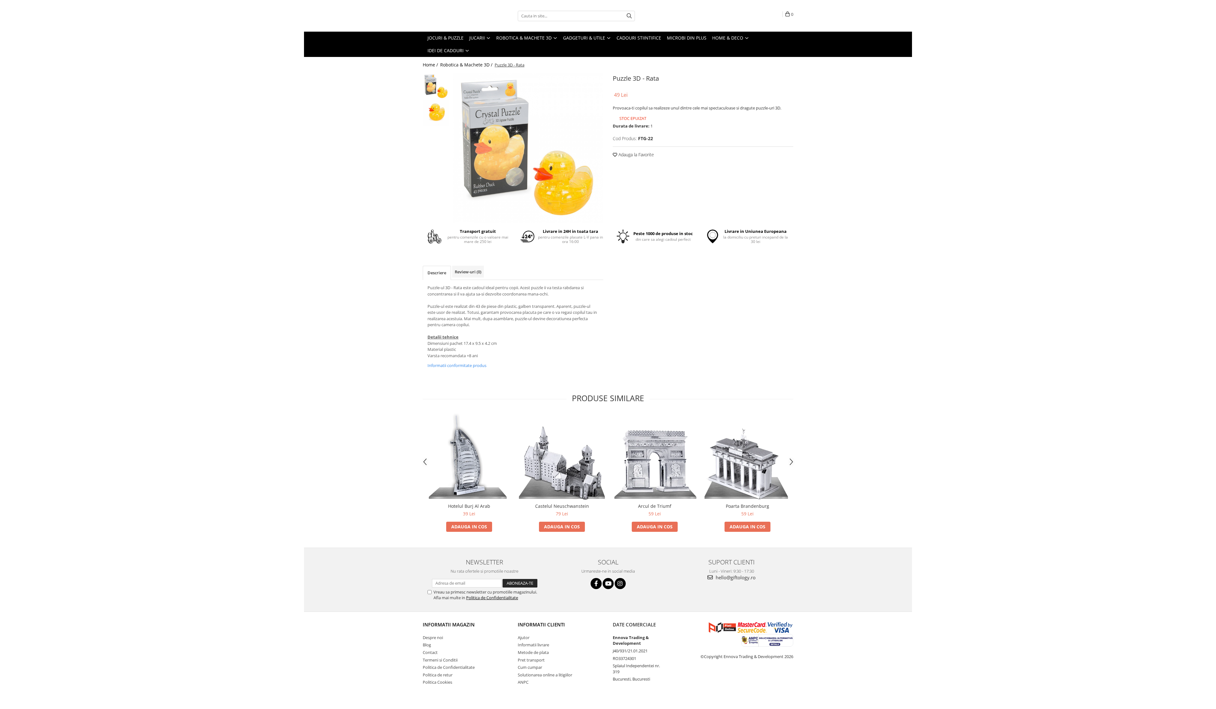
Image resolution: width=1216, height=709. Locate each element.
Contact (430, 652)
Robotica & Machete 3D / (467, 65)
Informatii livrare (533, 645)
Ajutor (523, 637)
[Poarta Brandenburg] (747, 457)
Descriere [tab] (437, 273)
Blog (427, 645)
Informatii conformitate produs (457, 365)
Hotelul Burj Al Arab (469, 506)
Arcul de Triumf (654, 506)
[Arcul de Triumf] (654, 457)
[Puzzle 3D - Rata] (528, 148)
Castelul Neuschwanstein (562, 506)
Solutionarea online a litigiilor (545, 675)
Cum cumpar (530, 667)
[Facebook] (596, 583)
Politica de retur (438, 675)
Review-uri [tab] (468, 272)
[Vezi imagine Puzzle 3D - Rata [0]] (436, 86)
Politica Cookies (437, 682)
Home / (431, 65)
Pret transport (531, 660)
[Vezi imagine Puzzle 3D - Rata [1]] (436, 113)
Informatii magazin (449, 624)
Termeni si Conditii (440, 660)
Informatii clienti (541, 624)
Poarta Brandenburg (747, 506)
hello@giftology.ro (735, 577)
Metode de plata (533, 652)
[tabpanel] (528, 148)
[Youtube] (608, 583)
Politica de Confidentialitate (492, 597)
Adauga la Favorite (635, 155)
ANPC (523, 682)
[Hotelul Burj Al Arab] (469, 457)
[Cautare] (629, 16)
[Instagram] (620, 583)
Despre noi (433, 637)
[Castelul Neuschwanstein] (562, 457)
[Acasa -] (454, 16)
